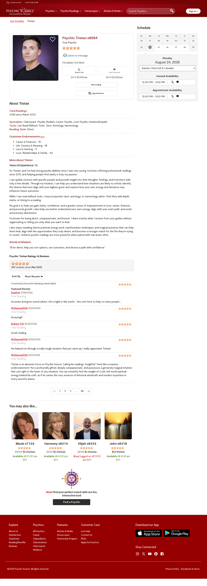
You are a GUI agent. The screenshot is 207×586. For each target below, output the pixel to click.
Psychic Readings (70, 11)
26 (167, 47)
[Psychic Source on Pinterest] (156, 554)
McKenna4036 (19, 308)
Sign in (193, 11)
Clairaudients (39, 538)
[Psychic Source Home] (20, 11)
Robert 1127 (17, 323)
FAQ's (84, 538)
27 (176, 47)
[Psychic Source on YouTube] (150, 554)
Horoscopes (91, 11)
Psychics (50, 11)
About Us (13, 531)
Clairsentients (40, 542)
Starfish (15, 292)
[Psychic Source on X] (144, 554)
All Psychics (38, 531)
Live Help (85, 531)
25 (159, 47)
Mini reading (96, 85)
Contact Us (86, 534)
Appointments (98, 93)
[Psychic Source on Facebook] (162, 554)
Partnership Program (67, 538)
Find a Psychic (71, 502)
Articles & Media (112, 11)
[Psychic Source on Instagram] (137, 554)
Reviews (13, 546)
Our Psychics (17, 21)
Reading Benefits (17, 542)
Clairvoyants (39, 546)
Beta (42, 137)
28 (185, 47)
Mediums (37, 549)
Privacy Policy (172, 568)
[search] (172, 11)
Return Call (79, 72)
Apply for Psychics (90, 542)
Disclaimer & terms (190, 568)
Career (36, 534)
